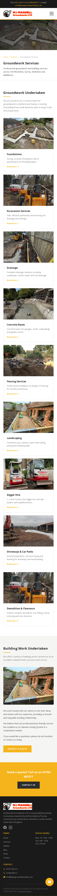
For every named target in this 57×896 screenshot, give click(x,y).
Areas (5, 853)
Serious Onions (25, 891)
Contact (6, 857)
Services (14, 57)
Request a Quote (17, 749)
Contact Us (28, 785)
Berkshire (34, 819)
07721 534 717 (19, 2)
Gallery (6, 846)
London (42, 819)
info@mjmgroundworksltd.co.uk (28, 5)
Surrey (14, 819)
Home (5, 57)
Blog (5, 850)
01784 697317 (33, 2)
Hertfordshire (23, 819)
